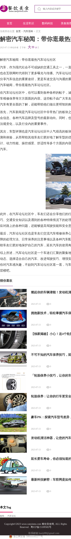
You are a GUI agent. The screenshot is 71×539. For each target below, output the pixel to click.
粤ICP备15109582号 (41, 527)
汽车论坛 (11, 516)
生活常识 (28, 23)
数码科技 (47, 23)
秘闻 (2, 516)
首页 (9, 23)
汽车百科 (28, 31)
